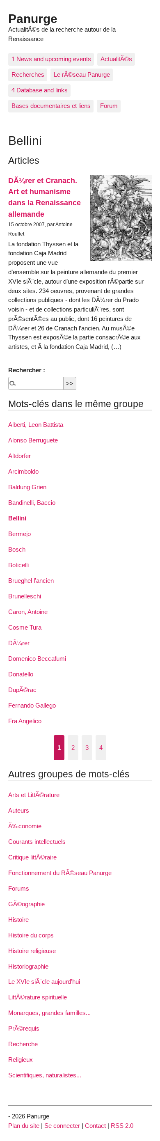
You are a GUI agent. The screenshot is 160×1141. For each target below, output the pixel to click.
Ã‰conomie (24, 826)
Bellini (17, 518)
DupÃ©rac (22, 689)
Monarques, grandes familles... (49, 1012)
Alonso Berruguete (33, 440)
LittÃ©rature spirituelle (37, 997)
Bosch (16, 549)
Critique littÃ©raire (32, 857)
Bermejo (19, 533)
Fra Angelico (24, 720)
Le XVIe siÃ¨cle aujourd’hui (44, 981)
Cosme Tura (24, 627)
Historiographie (28, 966)
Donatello (20, 674)
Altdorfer (19, 455)
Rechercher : (26, 370)
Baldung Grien (27, 486)
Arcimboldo (23, 471)
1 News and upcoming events (51, 58)
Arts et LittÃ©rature (33, 794)
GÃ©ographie (26, 903)
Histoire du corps (31, 935)
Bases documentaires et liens (51, 105)
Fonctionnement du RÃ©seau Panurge (60, 872)
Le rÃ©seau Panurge (82, 74)
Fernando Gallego (32, 705)
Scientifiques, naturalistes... (44, 1075)
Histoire (18, 919)
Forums (18, 888)
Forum (109, 105)
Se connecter (62, 1125)
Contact (95, 1125)
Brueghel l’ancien (31, 580)
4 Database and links (39, 90)
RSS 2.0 (122, 1125)
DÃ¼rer (19, 642)
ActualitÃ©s (116, 58)
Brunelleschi (24, 596)
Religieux (20, 1059)
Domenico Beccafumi (37, 658)
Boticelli (18, 564)
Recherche (23, 1043)
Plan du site (23, 1125)
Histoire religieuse (32, 950)
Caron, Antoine (28, 611)
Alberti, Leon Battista (35, 424)
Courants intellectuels (37, 841)
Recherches (27, 74)
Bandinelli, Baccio (31, 502)
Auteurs (18, 810)
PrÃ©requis (23, 1028)
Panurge (32, 18)
